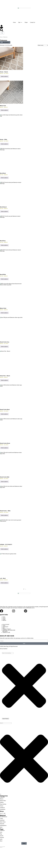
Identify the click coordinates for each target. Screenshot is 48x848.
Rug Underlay (3, 804)
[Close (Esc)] (4, 846)
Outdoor (2, 802)
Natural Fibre (3, 800)
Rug (1, 833)
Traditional (2, 807)
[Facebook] (1, 611)
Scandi (1, 835)
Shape (26, 22)
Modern (1, 798)
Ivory (1, 832)
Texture (1, 805)
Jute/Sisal (2, 820)
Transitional (2, 809)
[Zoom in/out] (0, 846)
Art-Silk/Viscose (3, 816)
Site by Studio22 (3, 648)
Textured (2, 837)
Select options (4, 76)
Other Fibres (3, 821)
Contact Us (32, 22)
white (1, 839)
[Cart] (2, 33)
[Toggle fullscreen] (1, 846)
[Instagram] (13, 611)
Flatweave (2, 797)
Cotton (1, 818)
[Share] (3, 846)
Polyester (2, 823)
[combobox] (8, 653)
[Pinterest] (25, 611)
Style (19, 22)
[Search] (0, 794)
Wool (1, 827)
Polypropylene (3, 825)
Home (14, 22)
